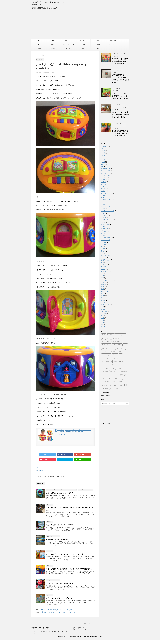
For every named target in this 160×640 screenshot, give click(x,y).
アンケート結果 (105, 171)
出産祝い (103, 264)
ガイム (104, 257)
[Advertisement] (80, 25)
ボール (103, 235)
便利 (102, 262)
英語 (102, 307)
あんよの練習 (105, 341)
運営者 (71, 623)
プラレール (105, 371)
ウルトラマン (105, 175)
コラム (103, 202)
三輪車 (103, 249)
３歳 (103, 155)
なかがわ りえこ (120, 348)
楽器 (98, 40)
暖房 (102, 289)
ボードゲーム (83, 40)
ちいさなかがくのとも (107, 211)
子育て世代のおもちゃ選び (44, 7)
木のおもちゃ (105, 291)
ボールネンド (113, 371)
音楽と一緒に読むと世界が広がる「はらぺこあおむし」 (58, 610)
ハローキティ (105, 365)
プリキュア (38, 48)
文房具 (103, 286)
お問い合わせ (87, 623)
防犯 (102, 318)
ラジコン (103, 242)
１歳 (103, 150)
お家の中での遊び (116, 341)
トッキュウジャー (107, 280)
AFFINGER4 (99, 636)
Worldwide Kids (105, 168)
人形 (102, 253)
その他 (98, 48)
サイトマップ (78, 623)
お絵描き (104, 311)
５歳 (103, 159)
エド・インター (106, 355)
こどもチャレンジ (113, 44)
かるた (125, 345)
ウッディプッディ (116, 351)
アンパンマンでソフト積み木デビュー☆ (59, 583)
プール (103, 226)
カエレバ (63, 434)
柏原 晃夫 (113, 381)
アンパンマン (105, 173)
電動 (83, 48)
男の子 (103, 302)
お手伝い (103, 188)
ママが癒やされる (106, 237)
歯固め (103, 300)
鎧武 (127, 385)
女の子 (103, 269)
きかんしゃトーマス (107, 193)
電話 (102, 322)
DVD (102, 166)
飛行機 (103, 327)
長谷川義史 (105, 388)
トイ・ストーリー (107, 361)
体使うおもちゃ (105, 260)
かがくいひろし (117, 345)
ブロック (118, 368)
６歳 (103, 162)
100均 (103, 164)
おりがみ (103, 182)
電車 (102, 324)
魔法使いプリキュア (115, 388)
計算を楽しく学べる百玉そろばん (57, 539)
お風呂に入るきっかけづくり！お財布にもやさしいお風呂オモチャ (120, 61)
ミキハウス (105, 375)
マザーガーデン (123, 371)
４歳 (103, 157)
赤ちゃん (68, 48)
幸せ (102, 275)
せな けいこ (105, 348)
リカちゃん (104, 244)
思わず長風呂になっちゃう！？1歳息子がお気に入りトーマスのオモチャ (120, 133)
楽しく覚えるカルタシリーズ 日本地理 (59, 525)
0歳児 (103, 335)
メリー (104, 313)
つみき (103, 213)
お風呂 (83, 44)
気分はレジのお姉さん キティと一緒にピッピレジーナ (58, 612)
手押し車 (103, 284)
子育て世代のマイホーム (79, 629)
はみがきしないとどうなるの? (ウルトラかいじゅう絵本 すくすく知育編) (120, 96)
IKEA (103, 338)
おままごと (113, 40)
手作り (53, 44)
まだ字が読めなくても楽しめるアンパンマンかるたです (64, 554)
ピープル (113, 365)
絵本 (111, 385)
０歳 (103, 148)
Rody (108, 338)
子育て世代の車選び (78, 627)
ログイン (54, 476)
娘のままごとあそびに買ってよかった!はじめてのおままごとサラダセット (120, 114)
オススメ (103, 177)
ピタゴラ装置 (105, 224)
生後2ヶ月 (105, 385)
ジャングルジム (105, 206)
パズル (103, 222)
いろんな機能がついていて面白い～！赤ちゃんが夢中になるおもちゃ (69, 569)
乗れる (53, 48)
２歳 (103, 153)
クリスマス (104, 195)
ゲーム (103, 197)
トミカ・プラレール (68, 44)
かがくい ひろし (106, 345)
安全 (102, 273)
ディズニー (38, 44)
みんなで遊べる (105, 240)
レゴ (102, 246)
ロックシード (113, 375)
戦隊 (53, 40)
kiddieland (40, 470)
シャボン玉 (104, 204)
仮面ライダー (68, 40)
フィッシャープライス (108, 368)
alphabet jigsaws (120, 335)
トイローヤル (115, 358)
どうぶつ (103, 217)
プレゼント (104, 231)
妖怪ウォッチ (105, 271)
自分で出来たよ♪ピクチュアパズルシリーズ (60, 598)
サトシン (115, 355)
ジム (120, 355)
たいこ (112, 348)
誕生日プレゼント (119, 385)
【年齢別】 (104, 146)
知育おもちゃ (98, 44)
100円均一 (110, 335)
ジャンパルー (105, 358)
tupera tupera (116, 338)
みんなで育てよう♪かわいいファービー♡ (60, 493)
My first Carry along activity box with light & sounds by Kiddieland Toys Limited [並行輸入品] (73, 430)
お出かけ (103, 184)
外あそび (103, 266)
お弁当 (103, 186)
